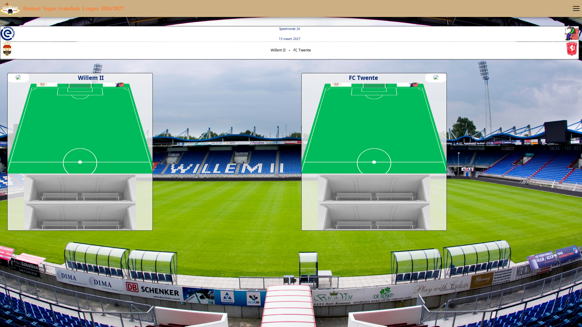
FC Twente (302, 50)
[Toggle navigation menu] (576, 8)
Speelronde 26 (289, 29)
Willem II (278, 50)
